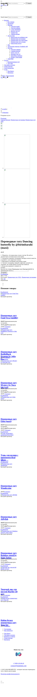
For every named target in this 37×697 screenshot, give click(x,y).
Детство (10, 48)
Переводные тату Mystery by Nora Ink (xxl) (9, 385)
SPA (9, 45)
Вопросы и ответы (9, 636)
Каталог (6, 20)
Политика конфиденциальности (10, 674)
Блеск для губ (15, 52)
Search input (4, 17)
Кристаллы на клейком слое (19, 37)
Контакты (10, 72)
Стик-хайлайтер (15, 29)
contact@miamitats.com (18, 666)
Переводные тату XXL (14, 277)
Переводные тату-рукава (18, 42)
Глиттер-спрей (15, 26)
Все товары (11, 22)
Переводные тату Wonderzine (9, 487)
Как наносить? (8, 630)
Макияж (10, 25)
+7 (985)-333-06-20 (18, 663)
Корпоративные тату (14, 62)
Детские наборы (16, 49)
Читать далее (4, 461)
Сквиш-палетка (15, 51)
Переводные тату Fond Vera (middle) (9, 316)
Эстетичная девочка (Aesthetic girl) (18, 46)
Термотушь (14, 32)
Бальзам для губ (15, 54)
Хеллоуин (10, 23)
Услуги (6, 60)
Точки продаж (8, 66)
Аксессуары (11, 35)
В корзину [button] (8, 326)
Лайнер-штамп (15, 34)
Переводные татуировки (18, 39)
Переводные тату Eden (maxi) (9, 420)
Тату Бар (10, 63)
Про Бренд (11, 71)
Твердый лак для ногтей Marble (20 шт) (9, 591)
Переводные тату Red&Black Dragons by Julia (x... (9, 355)
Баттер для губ (15, 31)
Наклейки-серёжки (16, 55)
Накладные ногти (16, 43)
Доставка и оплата (9, 65)
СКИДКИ (10, 59)
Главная (3, 120)
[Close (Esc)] (1, 681)
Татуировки (7, 629)
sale (4, 279)
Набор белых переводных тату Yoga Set (8, 622)
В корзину (4, 272)
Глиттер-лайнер (15, 28)
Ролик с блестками (16, 57)
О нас (5, 69)
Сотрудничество (9, 68)
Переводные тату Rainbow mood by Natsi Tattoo (9, 555)
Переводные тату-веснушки (19, 40)
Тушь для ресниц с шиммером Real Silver (9, 457)
